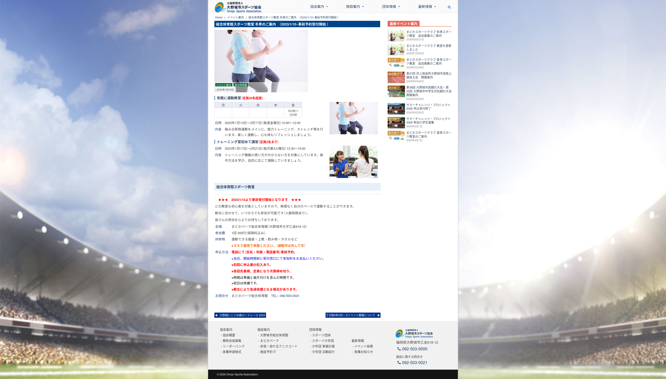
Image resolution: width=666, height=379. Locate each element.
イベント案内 (235, 17)
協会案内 (317, 6)
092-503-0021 (290, 295)
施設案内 (353, 6)
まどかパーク (269, 340)
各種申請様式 (232, 352)
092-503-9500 (414, 349)
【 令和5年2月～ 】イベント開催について (350, 315)
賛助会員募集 (232, 340)
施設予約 (266, 352)
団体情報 (389, 6)
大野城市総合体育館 (274, 335)
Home (219, 17)
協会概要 (229, 335)
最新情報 (425, 6)
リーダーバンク (234, 346)
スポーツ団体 (321, 335)
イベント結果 (363, 346)
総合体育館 (241, 84)
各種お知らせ (363, 352)
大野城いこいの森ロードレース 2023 (242, 315)
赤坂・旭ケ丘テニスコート (279, 346)
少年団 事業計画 (323, 346)
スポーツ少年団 (323, 340)
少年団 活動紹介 (323, 352)
